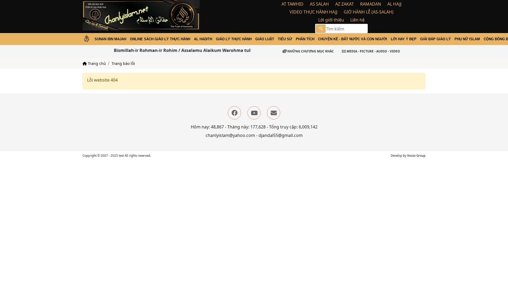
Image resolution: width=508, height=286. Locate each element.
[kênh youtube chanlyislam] (254, 112)
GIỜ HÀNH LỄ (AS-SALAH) (368, 12)
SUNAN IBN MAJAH (110, 39)
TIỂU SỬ (285, 39)
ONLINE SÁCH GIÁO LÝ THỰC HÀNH (160, 39)
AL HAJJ (394, 4)
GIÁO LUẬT (264, 39)
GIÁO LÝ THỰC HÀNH (234, 39)
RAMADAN (370, 4)
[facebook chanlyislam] (234, 112)
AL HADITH (203, 39)
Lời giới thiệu (331, 20)
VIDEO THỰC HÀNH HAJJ (313, 12)
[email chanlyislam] (273, 112)
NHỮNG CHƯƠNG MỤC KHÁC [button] (310, 51)
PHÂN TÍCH (305, 39)
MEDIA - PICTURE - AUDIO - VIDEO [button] (373, 51)
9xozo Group (416, 156)
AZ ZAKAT (344, 4)
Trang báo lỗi (123, 63)
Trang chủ (96, 63)
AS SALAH (319, 4)
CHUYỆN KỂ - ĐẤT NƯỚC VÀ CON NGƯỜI (352, 39)
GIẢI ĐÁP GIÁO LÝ (435, 39)
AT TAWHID (292, 4)
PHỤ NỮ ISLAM (467, 39)
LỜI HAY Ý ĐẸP (403, 39)
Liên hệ (357, 20)
